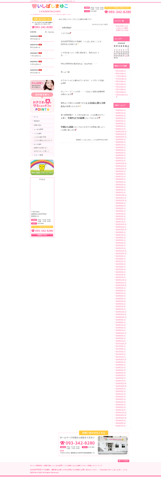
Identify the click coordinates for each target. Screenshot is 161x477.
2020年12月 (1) (121, 280)
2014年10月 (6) (121, 418)
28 (126, 56)
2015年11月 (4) (121, 383)
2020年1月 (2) (121, 309)
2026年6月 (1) (121, 115)
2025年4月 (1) (121, 152)
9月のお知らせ (121, 71)
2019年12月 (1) (121, 311)
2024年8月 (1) (121, 174)
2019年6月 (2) (121, 327)
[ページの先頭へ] (124, 460)
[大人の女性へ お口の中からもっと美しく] (42, 90)
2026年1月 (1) (121, 129)
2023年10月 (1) (121, 200)
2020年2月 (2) (121, 306)
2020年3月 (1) (121, 304)
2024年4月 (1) (121, 184)
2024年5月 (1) (121, 182)
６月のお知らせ (121, 78)
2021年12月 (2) (121, 251)
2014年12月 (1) (121, 412)
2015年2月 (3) (121, 407)
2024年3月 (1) (121, 187)
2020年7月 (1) (121, 293)
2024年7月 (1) (121, 176)
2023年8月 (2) (121, 205)
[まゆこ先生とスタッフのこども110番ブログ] (42, 175)
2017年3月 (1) (121, 351)
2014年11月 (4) (121, 415)
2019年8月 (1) (121, 322)
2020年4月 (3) (121, 301)
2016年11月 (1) (121, 359)
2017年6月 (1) (121, 349)
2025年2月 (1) (121, 158)
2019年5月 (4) (121, 330)
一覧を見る (50, 32)
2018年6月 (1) (121, 335)
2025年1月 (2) (121, 160)
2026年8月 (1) (121, 110)
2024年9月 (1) (121, 171)
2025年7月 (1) (121, 144)
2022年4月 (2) (121, 243)
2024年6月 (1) (121, 179)
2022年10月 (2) (121, 229)
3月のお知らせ (121, 86)
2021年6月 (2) (121, 264)
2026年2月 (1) (121, 126)
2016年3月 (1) (121, 378)
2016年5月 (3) (121, 373)
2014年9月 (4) (121, 420)
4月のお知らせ (121, 84)
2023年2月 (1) (121, 219)
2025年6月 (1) (121, 147)
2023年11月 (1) (121, 198)
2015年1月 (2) (121, 410)
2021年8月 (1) (121, 258)
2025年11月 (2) (121, 134)
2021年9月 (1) (121, 256)
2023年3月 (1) (121, 216)
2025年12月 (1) (121, 131)
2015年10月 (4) (121, 386)
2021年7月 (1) (121, 261)
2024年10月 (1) (121, 168)
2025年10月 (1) (121, 137)
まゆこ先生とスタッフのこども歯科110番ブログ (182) (122, 28)
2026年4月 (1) (121, 121)
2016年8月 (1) (121, 364)
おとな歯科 (77, 465)
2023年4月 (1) (121, 213)
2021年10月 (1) (121, 253)
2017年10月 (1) (121, 343)
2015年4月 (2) (121, 402)
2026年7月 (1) (121, 113)
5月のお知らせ (121, 81)
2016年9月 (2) (121, 362)
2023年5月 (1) (121, 211)
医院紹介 (39, 465)
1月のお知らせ (121, 92)
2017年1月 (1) (121, 357)
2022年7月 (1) (121, 235)
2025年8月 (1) (121, 142)
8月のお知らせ (121, 73)
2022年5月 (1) (121, 240)
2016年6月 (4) (121, 370)
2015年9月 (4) (121, 388)
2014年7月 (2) (121, 426)
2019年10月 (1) (121, 317)
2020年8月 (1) (121, 290)
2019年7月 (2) (121, 325)
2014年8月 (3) (121, 423)
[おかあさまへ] (42, 112)
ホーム (32, 465)
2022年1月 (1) (121, 248)
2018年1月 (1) (121, 341)
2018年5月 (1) (121, 338)
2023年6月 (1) (121, 208)
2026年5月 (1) (121, 118)
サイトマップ (97, 465)
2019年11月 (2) (121, 314)
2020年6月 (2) (121, 296)
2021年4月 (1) (121, 269)
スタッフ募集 (86, 465)
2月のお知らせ (121, 89)
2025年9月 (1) (121, 139)
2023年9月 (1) (121, 203)
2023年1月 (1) (121, 221)
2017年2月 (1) (121, 354)
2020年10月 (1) (121, 285)
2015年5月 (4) (121, 399)
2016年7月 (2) (121, 367)
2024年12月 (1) (121, 163)
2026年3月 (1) (121, 123)
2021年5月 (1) (121, 266)
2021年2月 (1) (121, 274)
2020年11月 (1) (121, 282)
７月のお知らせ (121, 76)
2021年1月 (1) (121, 277)
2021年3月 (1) (121, 272)
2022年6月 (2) (121, 237)
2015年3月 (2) (121, 404)
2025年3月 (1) (121, 155)
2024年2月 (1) (121, 190)
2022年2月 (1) (121, 245)
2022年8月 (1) (121, 232)
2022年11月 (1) (121, 227)
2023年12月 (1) (121, 195)
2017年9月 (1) (121, 346)
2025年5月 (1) (121, 150)
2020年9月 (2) (121, 288)
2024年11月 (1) (121, 166)
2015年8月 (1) (121, 391)
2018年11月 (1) (121, 333)
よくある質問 (57, 465)
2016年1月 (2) (121, 380)
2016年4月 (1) (121, 375)
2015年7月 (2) (121, 394)
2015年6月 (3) (121, 396)
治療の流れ (48, 465)
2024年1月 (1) (121, 192)
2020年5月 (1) (121, 298)
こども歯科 (68, 465)
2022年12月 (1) (121, 224)
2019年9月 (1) (121, 319)
